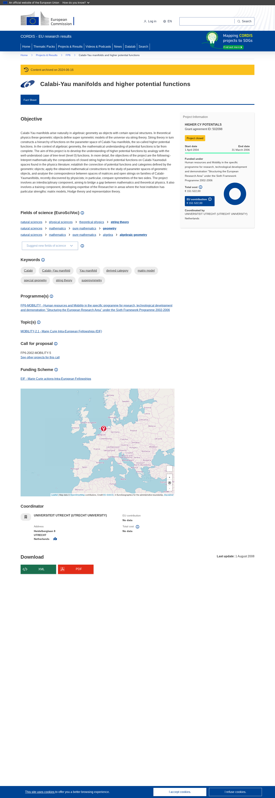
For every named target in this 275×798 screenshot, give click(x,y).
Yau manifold (88, 270)
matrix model (146, 270)
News (118, 46)
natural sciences (31, 222)
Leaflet (54, 494)
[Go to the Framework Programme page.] (28, 84)
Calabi (28, 270)
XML (41, 569)
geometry (109, 228)
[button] (167, 21)
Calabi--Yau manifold (56, 270)
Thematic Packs (44, 46)
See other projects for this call (40, 357)
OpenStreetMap (77, 494)
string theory (120, 222)
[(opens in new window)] (51, 18)
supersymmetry (92, 280)
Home (26, 46)
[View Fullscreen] (169, 468)
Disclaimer (169, 494)
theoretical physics (91, 222)
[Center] (169, 482)
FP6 (68, 55)
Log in (152, 21)
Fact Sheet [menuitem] (30, 99)
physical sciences (61, 222)
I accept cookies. (180, 792)
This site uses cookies (40, 792)
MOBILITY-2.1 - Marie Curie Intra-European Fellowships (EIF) (61, 331)
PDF (79, 569)
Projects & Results (70, 46)
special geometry (35, 280)
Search (143, 46)
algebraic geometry (133, 234)
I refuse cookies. (235, 792)
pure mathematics (84, 228)
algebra (108, 234)
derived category (117, 270)
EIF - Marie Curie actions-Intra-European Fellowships (56, 378)
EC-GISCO (108, 494)
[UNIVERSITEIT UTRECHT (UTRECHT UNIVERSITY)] (104, 429)
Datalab (130, 46)
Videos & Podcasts (98, 46)
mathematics (57, 228)
